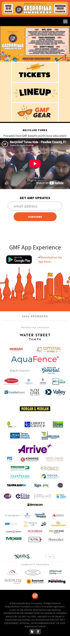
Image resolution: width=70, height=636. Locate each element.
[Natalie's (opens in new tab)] (22, 556)
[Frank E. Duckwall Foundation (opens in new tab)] (33, 572)
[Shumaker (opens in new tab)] (56, 539)
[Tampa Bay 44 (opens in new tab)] (16, 485)
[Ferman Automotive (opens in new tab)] (11, 381)
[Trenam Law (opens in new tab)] (16, 548)
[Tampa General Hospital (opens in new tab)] (20, 435)
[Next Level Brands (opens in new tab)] (34, 392)
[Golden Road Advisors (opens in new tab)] (58, 524)
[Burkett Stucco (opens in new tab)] (50, 436)
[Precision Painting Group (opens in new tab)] (20, 468)
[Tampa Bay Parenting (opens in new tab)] (56, 581)
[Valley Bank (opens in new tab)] (55, 392)
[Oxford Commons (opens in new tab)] (54, 459)
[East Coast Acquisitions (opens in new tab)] (11, 524)
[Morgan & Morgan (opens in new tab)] (35, 409)
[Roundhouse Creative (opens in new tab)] (20, 476)
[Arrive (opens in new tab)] (35, 448)
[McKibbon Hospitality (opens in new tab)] (35, 532)
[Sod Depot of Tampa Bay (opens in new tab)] (58, 424)
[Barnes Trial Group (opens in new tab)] (12, 515)
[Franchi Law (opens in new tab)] (30, 524)
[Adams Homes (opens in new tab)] (47, 548)
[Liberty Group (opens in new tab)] (35, 424)
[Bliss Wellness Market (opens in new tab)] (7, 496)
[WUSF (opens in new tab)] (60, 485)
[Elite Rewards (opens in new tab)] (23, 496)
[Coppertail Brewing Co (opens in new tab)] (48, 349)
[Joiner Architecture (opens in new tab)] (42, 496)
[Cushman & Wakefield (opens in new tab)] (58, 515)
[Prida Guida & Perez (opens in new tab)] (50, 468)
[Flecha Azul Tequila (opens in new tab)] (28, 381)
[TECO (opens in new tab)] (50, 476)
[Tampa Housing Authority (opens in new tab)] (61, 496)
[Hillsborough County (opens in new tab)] (56, 572)
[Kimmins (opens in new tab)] (29, 459)
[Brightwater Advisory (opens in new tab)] (27, 515)
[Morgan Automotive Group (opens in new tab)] (16, 349)
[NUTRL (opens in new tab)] (35, 539)
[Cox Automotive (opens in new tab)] (20, 370)
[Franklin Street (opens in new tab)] (14, 392)
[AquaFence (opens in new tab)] (35, 360)
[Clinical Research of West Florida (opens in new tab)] (40, 515)
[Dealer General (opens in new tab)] (51, 370)
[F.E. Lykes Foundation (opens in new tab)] (12, 424)
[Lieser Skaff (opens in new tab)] (13, 532)
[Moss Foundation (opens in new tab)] (14, 539)
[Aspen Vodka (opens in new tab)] (43, 381)
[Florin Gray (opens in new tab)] (9, 459)
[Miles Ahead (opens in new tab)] (56, 531)
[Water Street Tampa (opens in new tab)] (35, 337)
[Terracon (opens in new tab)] (35, 505)
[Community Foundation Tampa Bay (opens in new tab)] (12, 572)
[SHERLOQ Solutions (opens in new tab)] (13, 581)
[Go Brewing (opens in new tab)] (43, 524)
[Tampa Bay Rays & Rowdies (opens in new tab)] (41, 485)
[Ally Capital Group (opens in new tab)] (59, 381)
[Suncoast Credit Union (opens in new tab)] (35, 581)
